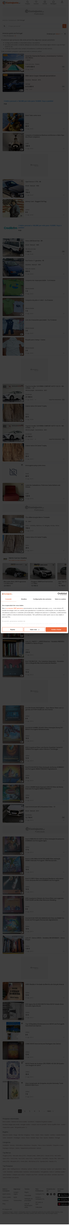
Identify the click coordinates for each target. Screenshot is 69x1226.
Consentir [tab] (8, 599)
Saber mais (33, 629)
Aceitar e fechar (56, 629)
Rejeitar (12, 629)
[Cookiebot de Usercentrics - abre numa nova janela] (59, 594)
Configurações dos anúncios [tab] (42, 599)
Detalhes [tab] (24, 599)
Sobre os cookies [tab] (60, 599)
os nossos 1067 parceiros (14, 608)
